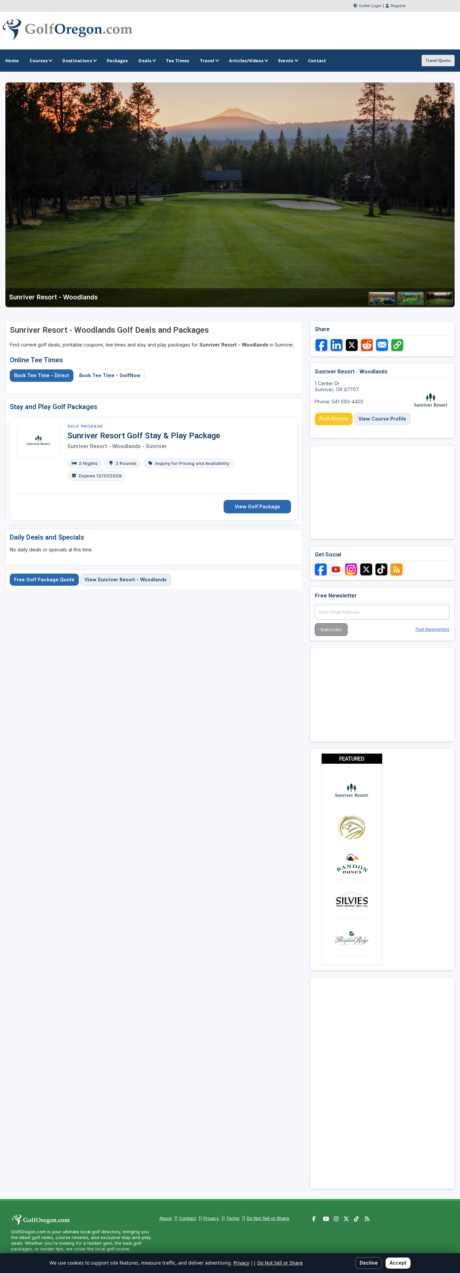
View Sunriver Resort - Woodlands (126, 579)
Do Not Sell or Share (268, 1218)
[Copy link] (397, 345)
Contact (187, 1218)
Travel (207, 61)
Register (398, 5)
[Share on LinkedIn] (336, 345)
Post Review (333, 419)
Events (285, 61)
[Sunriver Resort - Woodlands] (381, 303)
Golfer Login (370, 5)
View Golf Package (257, 506)
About (165, 1218)
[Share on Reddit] (367, 345)
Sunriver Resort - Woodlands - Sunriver (117, 446)
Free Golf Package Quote (44, 579)
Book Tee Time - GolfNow (109, 375)
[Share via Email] (382, 345)
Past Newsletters (433, 629)
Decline (369, 1263)
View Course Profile (382, 419)
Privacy (211, 1218)
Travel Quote (438, 60)
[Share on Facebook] (321, 345)
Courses (38, 61)
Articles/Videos (246, 61)
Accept (398, 1263)
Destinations (77, 61)
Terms (232, 1218)
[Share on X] (352, 345)
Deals (144, 61)
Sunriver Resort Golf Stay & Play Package (143, 435)
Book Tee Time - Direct (41, 375)
